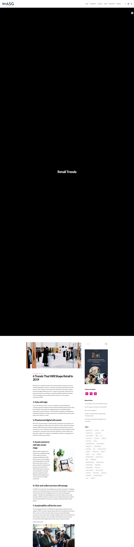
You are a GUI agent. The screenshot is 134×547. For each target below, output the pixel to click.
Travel (87, 478)
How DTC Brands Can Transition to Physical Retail (96, 407)
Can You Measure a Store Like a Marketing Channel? (96, 403)
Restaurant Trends (99, 456)
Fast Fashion (96, 438)
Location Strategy (97, 446)
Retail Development (100, 462)
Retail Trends (41, 373)
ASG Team (97, 430)
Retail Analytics (93, 459)
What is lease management (91, 410)
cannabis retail (98, 432)
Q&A (93, 454)
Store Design (88, 472)
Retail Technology (89, 467)
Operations (88, 451)
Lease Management (100, 443)
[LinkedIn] (127, 4)
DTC (101, 435)
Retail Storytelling (89, 464)
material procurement (102, 448)
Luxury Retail (88, 448)
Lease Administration (90, 443)
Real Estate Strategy (89, 456)
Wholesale (93, 478)
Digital (97, 435)
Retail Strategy (35, 373)
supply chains (103, 472)
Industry (95, 440)
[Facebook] (91, 393)
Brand (102, 430)
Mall (94, 448)
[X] (130, 4)
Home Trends (88, 440)
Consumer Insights (89, 435)
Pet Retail (103, 451)
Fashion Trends (89, 438)
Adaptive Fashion (89, 430)
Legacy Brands (88, 446)
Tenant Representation (97, 475)
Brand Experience (89, 432)
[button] (132, 13)
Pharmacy (88, 454)
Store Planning (96, 472)
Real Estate (99, 454)
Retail (87, 459)
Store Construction (99, 470)
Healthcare (104, 438)
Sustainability (88, 475)
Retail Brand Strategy (90, 462)
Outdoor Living (95, 451)
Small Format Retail (89, 470)
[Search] (124, 4)
